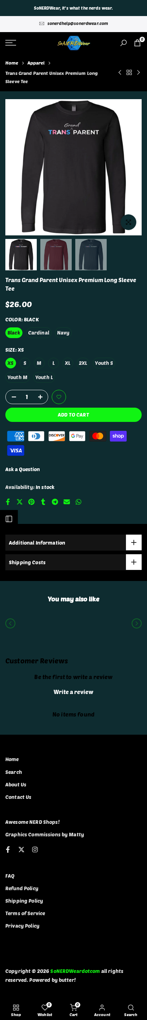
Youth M (17, 377)
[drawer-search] (123, 43)
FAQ (10, 876)
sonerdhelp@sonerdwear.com (77, 23)
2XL (83, 363)
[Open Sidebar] (9, 519)
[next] (137, 623)
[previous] (10, 623)
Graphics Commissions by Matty (44, 834)
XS (10, 363)
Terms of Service (25, 913)
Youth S (104, 363)
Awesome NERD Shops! (32, 822)
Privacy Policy (22, 926)
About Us (15, 784)
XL (67, 363)
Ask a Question (22, 469)
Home (12, 63)
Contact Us (18, 797)
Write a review (73, 691)
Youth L (44, 377)
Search (13, 772)
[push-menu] (10, 43)
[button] (59, 397)
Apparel (36, 63)
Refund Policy (22, 888)
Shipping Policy (24, 901)
